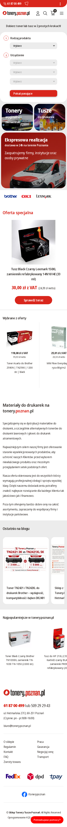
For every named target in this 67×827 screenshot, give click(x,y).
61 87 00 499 (14, 4)
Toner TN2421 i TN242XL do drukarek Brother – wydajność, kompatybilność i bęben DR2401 (25, 593)
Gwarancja (43, 747)
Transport (43, 757)
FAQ (6, 757)
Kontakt (8, 752)
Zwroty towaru (12, 762)
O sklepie (9, 742)
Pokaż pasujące (22, 93)
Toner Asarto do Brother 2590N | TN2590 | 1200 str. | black (20, 367)
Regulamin (10, 747)
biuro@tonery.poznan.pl (17, 726)
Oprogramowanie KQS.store (22, 817)
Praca (40, 742)
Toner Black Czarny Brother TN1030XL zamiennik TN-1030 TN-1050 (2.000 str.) (19, 660)
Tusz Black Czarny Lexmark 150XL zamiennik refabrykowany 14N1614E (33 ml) (33, 274)
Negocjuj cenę (45, 752)
